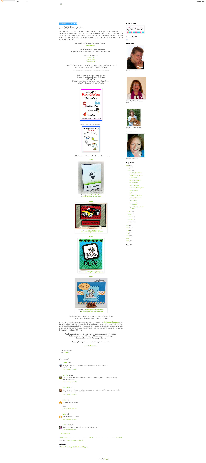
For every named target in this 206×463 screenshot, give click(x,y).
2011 (127, 238)
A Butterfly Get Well (136, 195)
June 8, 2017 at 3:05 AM (69, 408)
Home (91, 437)
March (130, 217)
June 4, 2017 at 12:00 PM (70, 382)
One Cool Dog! (134, 190)
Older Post (119, 437)
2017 (127, 166)
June (129, 170)
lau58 (65, 400)
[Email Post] (62, 350)
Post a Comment (66, 433)
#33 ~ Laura (91, 59)
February (130, 219)
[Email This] (65, 350)
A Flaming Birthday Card (137, 188)
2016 (127, 225)
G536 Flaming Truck (94, 230)
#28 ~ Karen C (91, 45)
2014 (127, 230)
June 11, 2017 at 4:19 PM (69, 430)
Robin (91, 201)
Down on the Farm (135, 198)
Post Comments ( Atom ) (75, 440)
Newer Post (63, 437)
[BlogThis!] (67, 350)
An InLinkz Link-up (91, 346)
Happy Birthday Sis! (135, 180)
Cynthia (65, 375)
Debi (91, 237)
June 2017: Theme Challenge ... (135, 203)
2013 (127, 233)
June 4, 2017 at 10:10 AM (70, 369)
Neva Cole (66, 425)
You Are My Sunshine (136, 173)
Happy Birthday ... (135, 185)
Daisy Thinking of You (136, 175)
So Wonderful (134, 183)
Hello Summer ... (134, 178)
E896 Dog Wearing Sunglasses (94, 272)
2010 (127, 241)
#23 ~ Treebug (91, 61)
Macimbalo (67, 387)
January (130, 222)
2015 (127, 228)
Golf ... (131, 193)
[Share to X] (69, 350)
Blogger (106, 459)
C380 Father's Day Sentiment (92, 196)
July (129, 168)
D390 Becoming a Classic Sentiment (92, 232)
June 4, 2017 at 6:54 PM (69, 394)
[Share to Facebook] (71, 350)
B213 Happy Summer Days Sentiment (92, 311)
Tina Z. (65, 363)
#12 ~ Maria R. (91, 57)
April (129, 214)
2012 (127, 235)
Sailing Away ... (134, 200)
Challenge (67, 352)
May (129, 212)
